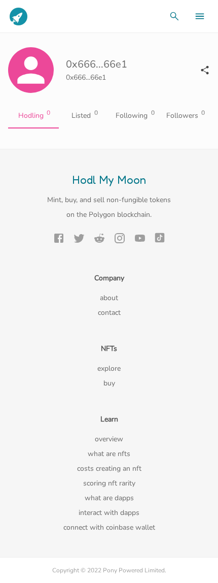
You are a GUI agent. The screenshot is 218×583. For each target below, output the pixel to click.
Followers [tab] (185, 114)
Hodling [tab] (34, 114)
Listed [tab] (84, 114)
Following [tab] (135, 114)
